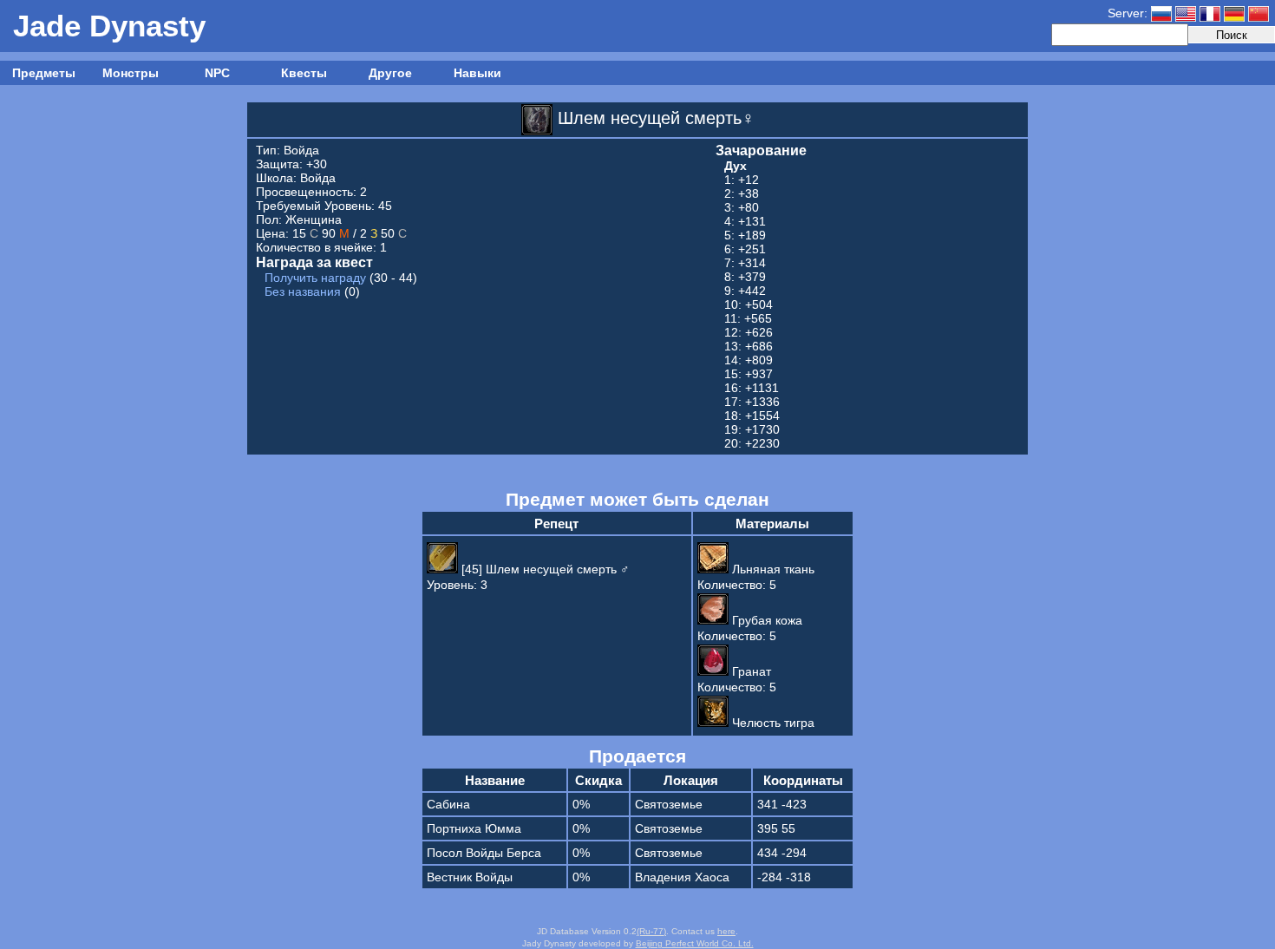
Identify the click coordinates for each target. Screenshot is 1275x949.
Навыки (477, 73)
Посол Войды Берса (484, 853)
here (726, 931)
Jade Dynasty (109, 26)
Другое (390, 73)
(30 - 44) (341, 278)
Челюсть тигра (771, 723)
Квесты (304, 73)
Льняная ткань (771, 569)
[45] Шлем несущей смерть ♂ (544, 569)
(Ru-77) (651, 931)
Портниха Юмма (474, 828)
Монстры (130, 73)
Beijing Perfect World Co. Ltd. (695, 943)
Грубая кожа (765, 620)
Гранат (750, 671)
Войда (301, 150)
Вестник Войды (470, 877)
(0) (312, 291)
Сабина (448, 804)
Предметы (43, 73)
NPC (217, 73)
